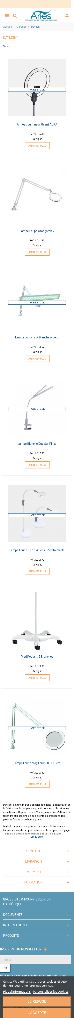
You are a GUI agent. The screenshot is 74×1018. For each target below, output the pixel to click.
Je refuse (37, 1001)
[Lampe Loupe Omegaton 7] (37, 194)
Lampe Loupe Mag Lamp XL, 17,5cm (37, 763)
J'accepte (37, 1013)
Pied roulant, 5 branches (37, 656)
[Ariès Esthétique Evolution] (40, 15)
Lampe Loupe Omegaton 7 (37, 231)
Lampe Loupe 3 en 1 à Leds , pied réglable (37, 550)
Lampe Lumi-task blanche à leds (37, 337)
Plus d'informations (17, 991)
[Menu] (7, 15)
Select (7, 46)
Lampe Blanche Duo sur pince (37, 443)
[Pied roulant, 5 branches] (37, 620)
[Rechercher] (15, 15)
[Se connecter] (67, 15)
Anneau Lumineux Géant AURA (37, 124)
